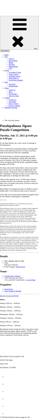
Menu (35, 49)
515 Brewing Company (12, 276)
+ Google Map (30, 280)
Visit (5, 57)
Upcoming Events (15, 72)
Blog (10, 92)
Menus (11, 63)
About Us (12, 90)
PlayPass (12, 64)
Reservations (13, 61)
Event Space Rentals (16, 80)
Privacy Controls (14, 106)
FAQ (10, 68)
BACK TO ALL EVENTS (9, 296)
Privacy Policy (14, 104)
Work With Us (14, 78)
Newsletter (12, 102)
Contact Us (12, 100)
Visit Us (11, 59)
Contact (7, 98)
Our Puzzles (13, 94)
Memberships (13, 66)
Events (6, 70)
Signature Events (14, 76)
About (6, 88)
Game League (13, 74)
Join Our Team (14, 96)
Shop (6, 82)
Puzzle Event (20, 267)
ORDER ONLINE (10, 108)
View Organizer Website (12, 291)
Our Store (12, 84)
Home (6, 55)
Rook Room (8, 289)
